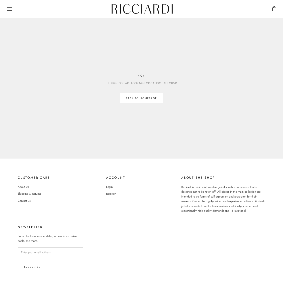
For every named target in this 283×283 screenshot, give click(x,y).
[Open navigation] (9, 9)
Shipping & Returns (29, 194)
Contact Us (24, 201)
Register (111, 194)
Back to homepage (141, 98)
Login (109, 187)
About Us (23, 187)
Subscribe (32, 267)
